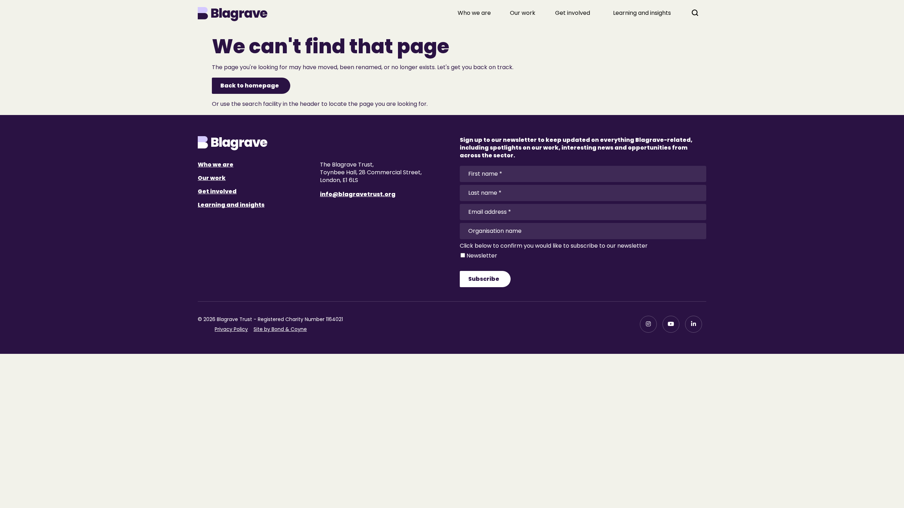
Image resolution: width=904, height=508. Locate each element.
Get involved (572, 13)
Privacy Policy (231, 329)
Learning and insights (642, 13)
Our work (522, 13)
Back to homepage (249, 85)
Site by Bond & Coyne (280, 329)
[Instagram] (648, 324)
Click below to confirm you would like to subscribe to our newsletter (554, 246)
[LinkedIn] (693, 324)
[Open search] (695, 13)
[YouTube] (670, 324)
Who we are (474, 13)
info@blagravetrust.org (358, 194)
